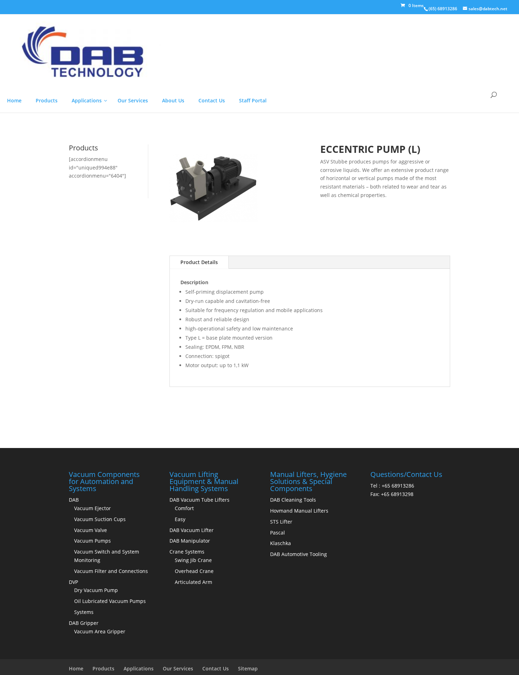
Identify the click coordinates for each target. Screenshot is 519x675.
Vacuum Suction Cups (100, 666)
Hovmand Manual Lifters (299, 658)
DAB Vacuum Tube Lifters (199, 647)
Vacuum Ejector (92, 655)
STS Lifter (281, 668)
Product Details (199, 409)
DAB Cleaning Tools (293, 647)
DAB (74, 647)
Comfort (184, 655)
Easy (180, 666)
